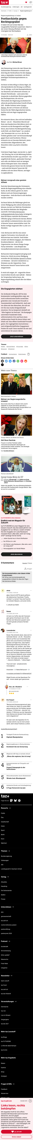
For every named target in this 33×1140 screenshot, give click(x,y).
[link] (6, 7)
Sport (3, 830)
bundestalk (4, 946)
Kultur (3, 826)
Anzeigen (4, 1076)
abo (2, 912)
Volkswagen (5, 860)
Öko (2, 817)
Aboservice (4, 1093)
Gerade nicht (23, 1101)
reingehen (4, 968)
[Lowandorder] (3, 630)
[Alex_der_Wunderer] (7, 687)
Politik (10, 10)
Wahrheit (4, 843)
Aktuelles (4, 882)
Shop (2, 1072)
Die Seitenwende (6, 890)
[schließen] (30, 1101)
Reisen (3, 1063)
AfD (2, 865)
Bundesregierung (6, 856)
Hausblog (4, 886)
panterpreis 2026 (6, 933)
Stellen (3, 895)
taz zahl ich (4, 920)
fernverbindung (6, 951)
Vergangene (5, 1019)
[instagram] (19, 801)
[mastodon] (11, 801)
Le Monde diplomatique (8, 1046)
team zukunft (5, 981)
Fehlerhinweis (22, 354)
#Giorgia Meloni (11, 346)
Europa (15, 10)
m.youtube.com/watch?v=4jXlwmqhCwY (19, 673)
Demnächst (4, 1007)
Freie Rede (4, 963)
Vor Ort (3, 1011)
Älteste (30, 563)
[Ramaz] (3, 612)
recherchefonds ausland (8, 925)
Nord (2, 839)
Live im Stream (5, 1015)
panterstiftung (5, 929)
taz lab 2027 (5, 1024)
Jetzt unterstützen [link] (16, 336)
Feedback (4, 1089)
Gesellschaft (5, 822)
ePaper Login (5, 1098)
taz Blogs (4, 1037)
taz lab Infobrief (6, 993)
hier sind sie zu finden (9, 581)
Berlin (3, 834)
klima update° (5, 955)
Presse (3, 899)
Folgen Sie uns (5, 800)
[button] (30, 2)
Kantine (3, 1067)
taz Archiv (4, 1050)
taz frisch (4, 985)
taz (5, 796)
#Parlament (11, 349)
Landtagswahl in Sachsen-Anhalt (11, 869)
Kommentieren (13, 354)
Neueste (24, 563)
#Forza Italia (19, 346)
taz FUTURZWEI (6, 1041)
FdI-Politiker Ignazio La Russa (20, 258)
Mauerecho (4, 959)
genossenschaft (6, 916)
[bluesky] (15, 801)
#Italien (3, 346)
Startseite (3, 10)
